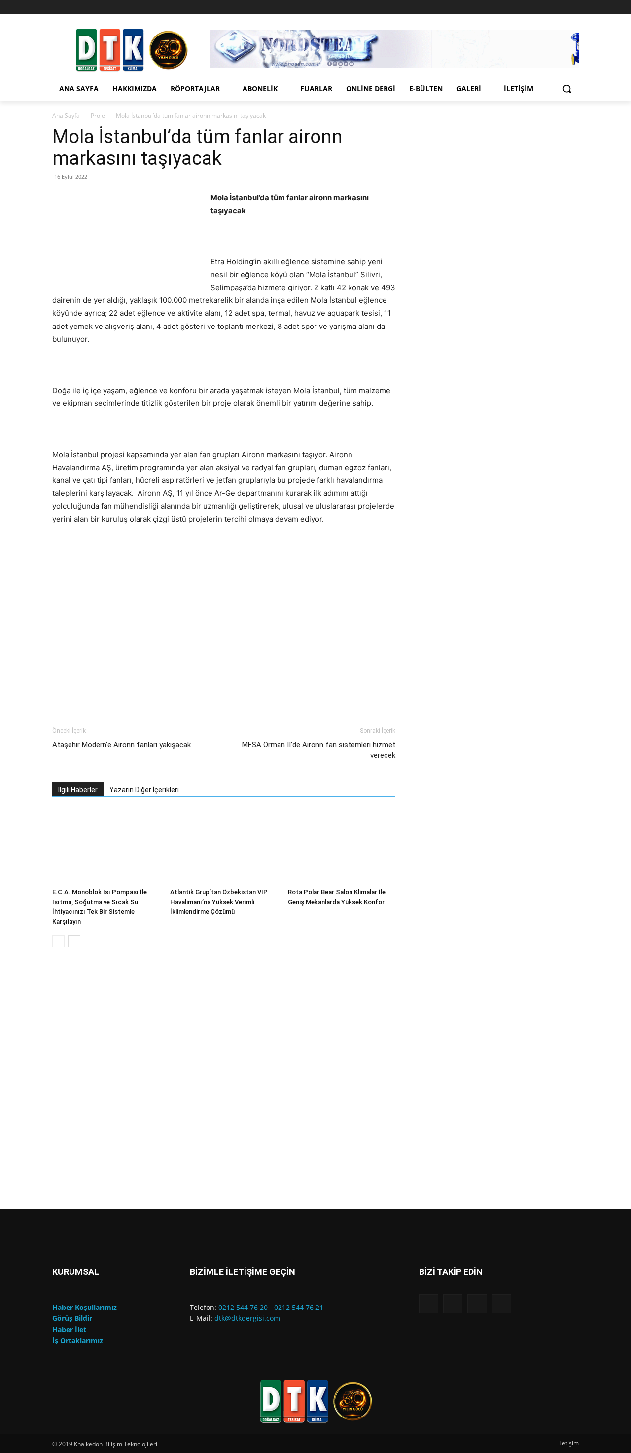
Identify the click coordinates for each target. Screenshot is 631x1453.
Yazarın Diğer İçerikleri (144, 790)
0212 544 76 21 (298, 1307)
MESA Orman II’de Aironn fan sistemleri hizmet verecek (318, 750)
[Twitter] (573, 7)
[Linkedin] (559, 7)
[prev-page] (58, 941)
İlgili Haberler (78, 790)
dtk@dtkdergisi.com (247, 1318)
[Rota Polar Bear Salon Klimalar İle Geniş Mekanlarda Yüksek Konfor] (341, 847)
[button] (567, 89)
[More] (351, 684)
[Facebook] (532, 7)
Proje (98, 115)
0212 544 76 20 (243, 1307)
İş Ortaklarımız (77, 1340)
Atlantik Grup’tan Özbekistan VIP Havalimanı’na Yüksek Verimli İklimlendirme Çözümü (219, 901)
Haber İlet (69, 1329)
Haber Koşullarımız (84, 1307)
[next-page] (74, 941)
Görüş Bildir (72, 1318)
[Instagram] (546, 7)
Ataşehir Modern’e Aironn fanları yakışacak (121, 744)
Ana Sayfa (66, 115)
